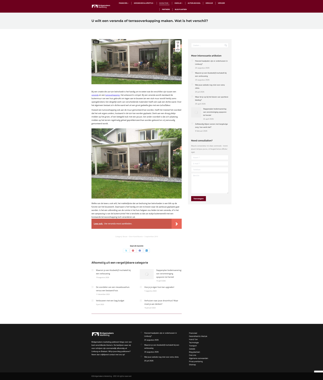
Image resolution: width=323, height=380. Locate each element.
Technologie (194, 342)
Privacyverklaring (196, 361)
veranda (95, 95)
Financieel (193, 333)
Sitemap (192, 364)
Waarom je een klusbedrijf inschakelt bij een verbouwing (113, 272)
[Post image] (92, 270)
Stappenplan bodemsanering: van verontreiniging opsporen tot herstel (169, 273)
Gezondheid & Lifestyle (198, 336)
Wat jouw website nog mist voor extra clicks (210, 86)
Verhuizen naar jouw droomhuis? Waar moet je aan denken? (161, 302)
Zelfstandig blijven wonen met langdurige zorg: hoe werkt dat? (211, 125)
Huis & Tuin (193, 339)
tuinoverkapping (112, 95)
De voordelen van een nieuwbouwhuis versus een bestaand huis (112, 289)
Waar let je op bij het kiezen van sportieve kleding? (211, 98)
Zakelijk (192, 349)
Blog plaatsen (194, 352)
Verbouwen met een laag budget (110, 300)
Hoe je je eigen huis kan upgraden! (159, 287)
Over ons (192, 355)
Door (136, 236)
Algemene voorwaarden (198, 358)
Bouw (96, 42)
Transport (193, 345)
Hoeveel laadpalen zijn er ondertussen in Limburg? (211, 62)
